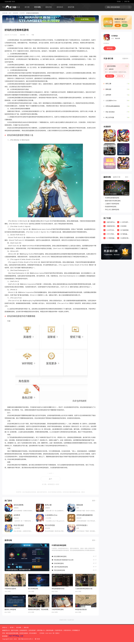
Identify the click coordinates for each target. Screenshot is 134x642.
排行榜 (27, 7)
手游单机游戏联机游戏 (112, 197)
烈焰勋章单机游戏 (110, 206)
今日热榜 (5, 7)
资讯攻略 (37, 7)
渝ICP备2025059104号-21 (25, 639)
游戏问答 (48, 7)
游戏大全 (16, 7)
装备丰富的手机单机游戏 (113, 200)
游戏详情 (109, 48)
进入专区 (110, 76)
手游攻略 (22, 13)
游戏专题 (71, 7)
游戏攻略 (15, 13)
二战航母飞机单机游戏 (112, 203)
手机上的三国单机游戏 (112, 209)
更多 (93, 500)
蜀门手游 (37, 639)
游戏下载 (126, 1)
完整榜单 (125, 58)
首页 (10, 13)
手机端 (119, 1)
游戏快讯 (60, 7)
